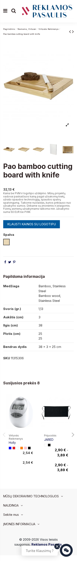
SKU (6, 358)
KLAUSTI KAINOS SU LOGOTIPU (31, 224)
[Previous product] (70, 31)
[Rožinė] (25, 448)
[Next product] (73, 31)
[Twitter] (9, 262)
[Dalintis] (5, 262)
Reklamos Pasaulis (46, 544)
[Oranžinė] (21, 448)
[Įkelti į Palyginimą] (32, 399)
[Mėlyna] (10, 448)
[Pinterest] (14, 262)
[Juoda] (29, 448)
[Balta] (17, 448)
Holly (12, 442)
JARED (48, 439)
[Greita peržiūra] (32, 407)
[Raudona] (14, 448)
